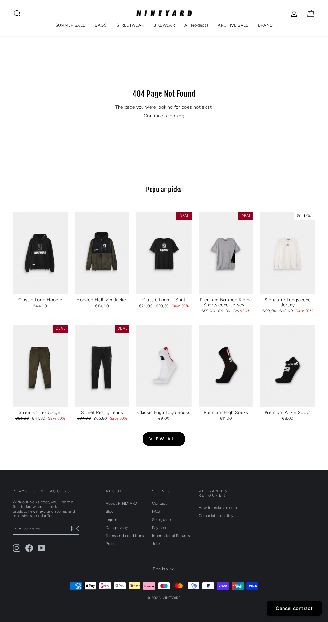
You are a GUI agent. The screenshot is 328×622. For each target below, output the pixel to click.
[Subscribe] (75, 528)
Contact (159, 503)
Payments (161, 527)
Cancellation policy (216, 515)
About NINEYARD (121, 503)
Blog (110, 511)
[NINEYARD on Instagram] (16, 548)
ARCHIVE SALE (233, 25)
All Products (196, 25)
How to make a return (218, 507)
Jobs (156, 543)
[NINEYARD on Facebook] (29, 548)
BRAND (265, 25)
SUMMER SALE (70, 25)
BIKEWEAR (164, 25)
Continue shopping (164, 115)
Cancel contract (294, 608)
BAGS (100, 25)
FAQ (156, 511)
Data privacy (117, 527)
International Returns (171, 535)
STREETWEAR (130, 25)
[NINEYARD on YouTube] (41, 548)
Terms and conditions (125, 535)
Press (111, 543)
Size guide (161, 519)
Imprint (112, 519)
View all (163, 438)
